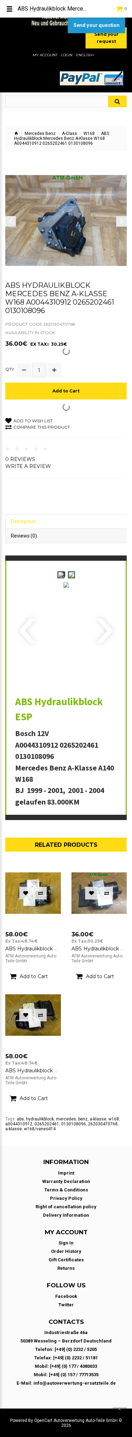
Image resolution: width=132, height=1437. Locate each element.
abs (20, 1119)
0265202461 (46, 1123)
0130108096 (73, 1123)
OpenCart (43, 1420)
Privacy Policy (66, 1198)
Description (23, 521)
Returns (66, 1268)
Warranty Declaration (66, 1181)
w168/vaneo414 (40, 1128)
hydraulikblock (40, 1119)
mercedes (66, 1119)
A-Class (69, 133)
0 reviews (20, 459)
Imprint (66, 1173)
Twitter (66, 1304)
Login (67, 55)
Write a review (28, 466)
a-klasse (98, 1119)
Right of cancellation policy (66, 1206)
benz (83, 1119)
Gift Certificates (66, 1259)
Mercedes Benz (40, 133)
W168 (89, 133)
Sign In (66, 1243)
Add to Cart (66, 391)
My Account (45, 55)
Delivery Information (66, 1215)
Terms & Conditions (66, 1189)
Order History (66, 1251)
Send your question (96, 25)
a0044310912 (18, 1123)
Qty (9, 369)
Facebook (66, 1296)
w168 (113, 1119)
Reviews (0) (24, 536)
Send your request (106, 38)
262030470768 (103, 1123)
